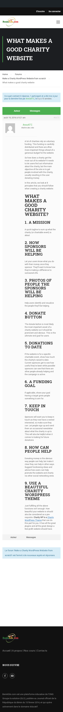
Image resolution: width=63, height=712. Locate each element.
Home (5, 74)
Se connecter (55, 11)
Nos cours (29, 650)
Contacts (42, 650)
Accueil (6, 650)
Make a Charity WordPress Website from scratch (24, 78)
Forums (18, 74)
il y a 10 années (44, 99)
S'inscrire (40, 11)
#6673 (56, 118)
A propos (17, 650)
